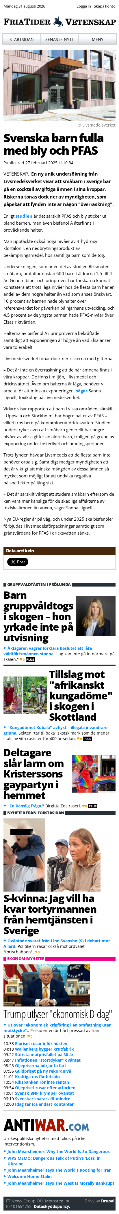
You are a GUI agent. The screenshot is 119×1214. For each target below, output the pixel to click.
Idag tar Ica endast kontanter (44, 1104)
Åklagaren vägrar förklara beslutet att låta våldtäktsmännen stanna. (47, 650)
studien (24, 216)
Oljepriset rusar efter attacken (45, 1087)
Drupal (107, 1201)
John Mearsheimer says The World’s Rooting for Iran (59, 1170)
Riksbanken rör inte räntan (42, 1082)
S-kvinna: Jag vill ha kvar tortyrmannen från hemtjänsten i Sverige (49, 914)
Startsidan (22, 39)
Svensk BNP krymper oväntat (44, 1093)
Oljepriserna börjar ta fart (40, 1065)
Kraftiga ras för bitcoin (37, 1076)
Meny (97, 39)
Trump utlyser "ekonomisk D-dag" (57, 1013)
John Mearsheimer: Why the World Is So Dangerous (59, 1151)
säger (82, 391)
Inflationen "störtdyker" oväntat (48, 1060)
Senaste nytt (59, 39)
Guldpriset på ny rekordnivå (43, 1071)
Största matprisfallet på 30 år (44, 1054)
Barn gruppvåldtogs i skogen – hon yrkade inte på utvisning (38, 616)
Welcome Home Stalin (30, 1176)
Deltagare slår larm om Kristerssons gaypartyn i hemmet (33, 773)
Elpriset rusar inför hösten (41, 1043)
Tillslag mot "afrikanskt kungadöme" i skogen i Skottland (80, 695)
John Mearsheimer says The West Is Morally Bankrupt (61, 1183)
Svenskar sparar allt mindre (42, 1098)
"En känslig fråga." (26, 806)
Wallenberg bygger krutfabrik (44, 1049)
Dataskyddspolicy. (52, 1206)
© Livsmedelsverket (97, 125)
